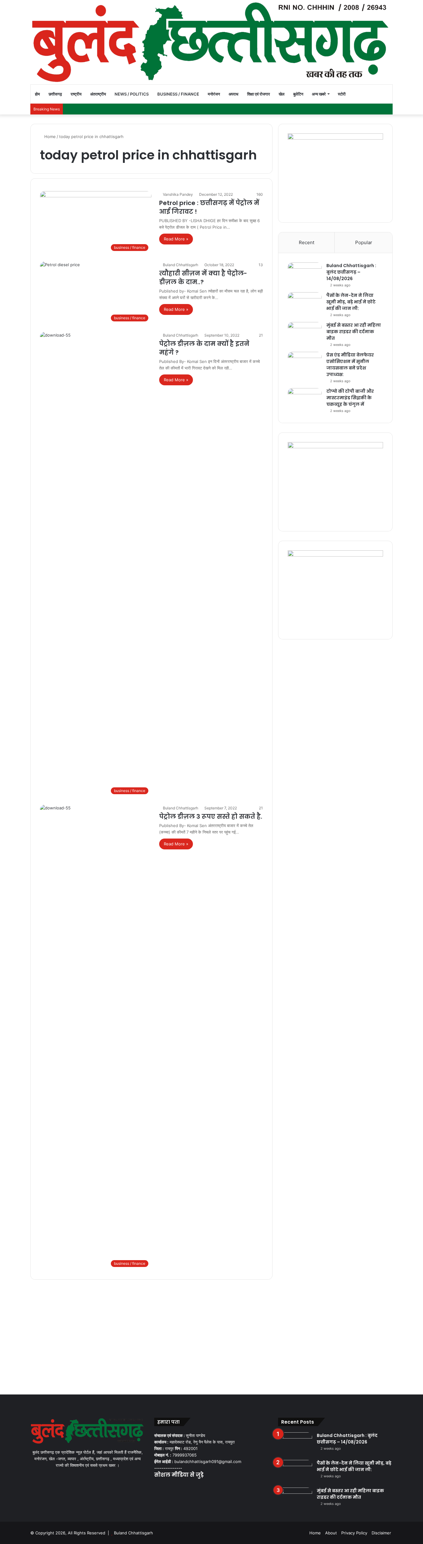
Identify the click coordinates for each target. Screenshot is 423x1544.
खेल (282, 94)
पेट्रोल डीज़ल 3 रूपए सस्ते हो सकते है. (210, 816)
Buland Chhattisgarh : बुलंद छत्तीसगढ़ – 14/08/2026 (351, 272)
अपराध (233, 94)
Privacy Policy (354, 1532)
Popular (363, 242)
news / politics (132, 94)
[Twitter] (165, 1487)
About (331, 1532)
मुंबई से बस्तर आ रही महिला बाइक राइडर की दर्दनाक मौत (353, 331)
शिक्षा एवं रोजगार (258, 94)
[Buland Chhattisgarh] (211, 42)
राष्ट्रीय (76, 94)
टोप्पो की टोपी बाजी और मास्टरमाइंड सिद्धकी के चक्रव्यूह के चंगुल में (350, 397)
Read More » (176, 238)
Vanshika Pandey (178, 194)
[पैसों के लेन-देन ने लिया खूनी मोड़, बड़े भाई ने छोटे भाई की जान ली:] (305, 304)
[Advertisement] (211, 1335)
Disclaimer (381, 1532)
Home (49, 136)
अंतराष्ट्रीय (98, 94)
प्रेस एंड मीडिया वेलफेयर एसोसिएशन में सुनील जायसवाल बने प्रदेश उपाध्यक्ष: (350, 365)
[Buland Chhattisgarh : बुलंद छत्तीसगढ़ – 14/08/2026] (305, 274)
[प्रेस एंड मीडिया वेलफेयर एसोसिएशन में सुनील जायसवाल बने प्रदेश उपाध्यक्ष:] (305, 363)
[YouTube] (173, 1487)
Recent (306, 242)
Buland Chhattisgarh (180, 264)
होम (37, 94)
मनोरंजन (214, 94)
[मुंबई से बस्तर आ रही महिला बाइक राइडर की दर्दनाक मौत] (305, 333)
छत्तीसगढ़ (55, 94)
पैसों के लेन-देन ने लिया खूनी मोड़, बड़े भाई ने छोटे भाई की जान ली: (351, 301)
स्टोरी (342, 94)
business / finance (178, 94)
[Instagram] (180, 1487)
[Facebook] (158, 1487)
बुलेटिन (298, 94)
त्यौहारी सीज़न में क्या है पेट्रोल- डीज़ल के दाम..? (203, 277)
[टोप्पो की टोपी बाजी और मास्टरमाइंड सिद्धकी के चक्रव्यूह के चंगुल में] (305, 399)
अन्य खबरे (319, 94)
